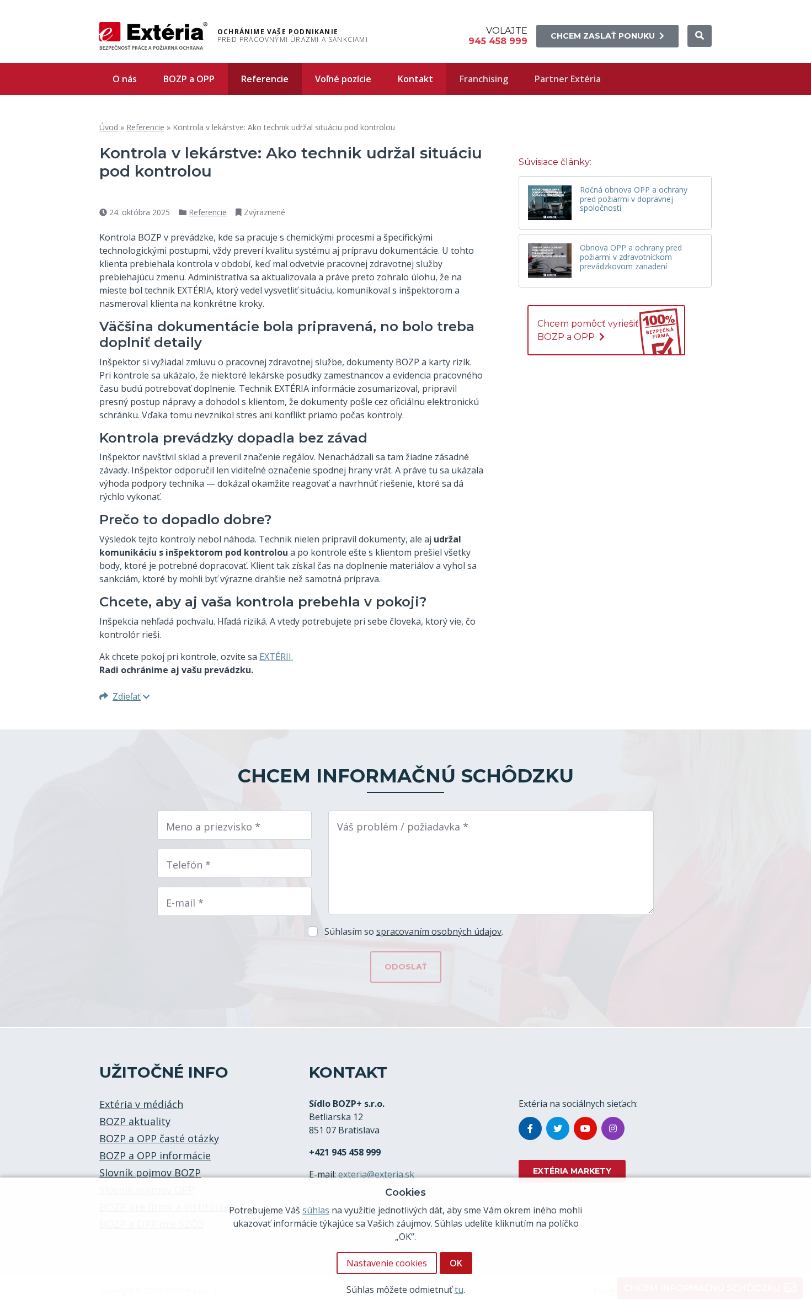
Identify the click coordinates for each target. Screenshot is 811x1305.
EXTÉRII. (276, 657)
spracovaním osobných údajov (438, 931)
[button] (699, 36)
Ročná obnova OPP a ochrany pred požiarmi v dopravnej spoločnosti (633, 199)
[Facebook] (530, 1128)
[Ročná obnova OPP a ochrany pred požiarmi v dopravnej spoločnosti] (550, 202)
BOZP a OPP (189, 79)
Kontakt (415, 79)
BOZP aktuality (134, 1121)
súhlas (315, 1210)
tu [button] (459, 1289)
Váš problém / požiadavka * (402, 826)
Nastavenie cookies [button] (386, 1263)
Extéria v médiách (141, 1104)
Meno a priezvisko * (213, 826)
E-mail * (185, 902)
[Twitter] (557, 1128)
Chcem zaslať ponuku (603, 36)
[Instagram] (613, 1128)
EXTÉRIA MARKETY (572, 1171)
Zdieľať (127, 696)
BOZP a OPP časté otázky (159, 1138)
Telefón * (188, 864)
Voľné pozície (343, 79)
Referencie (265, 79)
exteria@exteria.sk (376, 1174)
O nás (125, 79)
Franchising (484, 79)
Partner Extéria (568, 79)
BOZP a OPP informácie (155, 1155)
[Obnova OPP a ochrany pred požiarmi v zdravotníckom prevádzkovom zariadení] (550, 260)
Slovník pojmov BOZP (150, 1172)
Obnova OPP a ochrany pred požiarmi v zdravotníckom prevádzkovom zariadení (631, 257)
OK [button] (456, 1263)
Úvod (108, 127)
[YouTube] (585, 1128)
